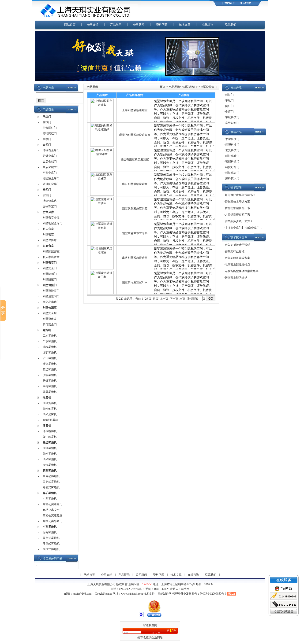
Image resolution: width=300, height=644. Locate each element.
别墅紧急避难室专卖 (134, 233)
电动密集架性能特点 (237, 264)
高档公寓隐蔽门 (52, 521)
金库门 (47, 144)
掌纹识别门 (232, 123)
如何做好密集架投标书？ (240, 195)
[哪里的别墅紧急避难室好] (102, 145)
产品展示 (115, 24)
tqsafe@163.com (82, 593)
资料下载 (161, 24)
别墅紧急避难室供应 (134, 208)
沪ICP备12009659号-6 (213, 593)
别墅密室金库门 (52, 223)
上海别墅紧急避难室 (134, 110)
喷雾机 (47, 425)
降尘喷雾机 (50, 436)
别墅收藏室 (50, 307)
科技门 (47, 122)
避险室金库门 (51, 178)
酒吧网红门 (50, 133)
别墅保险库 (50, 240)
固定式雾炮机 (51, 481)
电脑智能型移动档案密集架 (242, 271)
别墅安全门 (50, 268)
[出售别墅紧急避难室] (102, 268)
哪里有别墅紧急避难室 (135, 159)
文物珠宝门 (50, 206)
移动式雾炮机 (51, 487)
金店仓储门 (50, 161)
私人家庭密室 (51, 257)
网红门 (47, 116)
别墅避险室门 (51, 290)
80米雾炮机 (50, 465)
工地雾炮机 (50, 335)
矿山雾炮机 (50, 358)
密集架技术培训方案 (237, 201)
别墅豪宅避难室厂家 (134, 282)
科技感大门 (232, 172)
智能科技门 (232, 161)
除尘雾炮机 (50, 442)
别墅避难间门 (51, 296)
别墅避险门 (50, 285)
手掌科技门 (232, 139)
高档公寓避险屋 (52, 515)
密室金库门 (50, 172)
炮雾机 (47, 397)
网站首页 (69, 24)
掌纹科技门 (232, 117)
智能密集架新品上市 (237, 208)
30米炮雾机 (50, 403)
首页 (162, 86)
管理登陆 (178, 593)
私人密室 (48, 229)
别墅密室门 (50, 262)
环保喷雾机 (50, 431)
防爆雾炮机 (50, 380)
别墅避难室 (50, 318)
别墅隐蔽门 (50, 279)
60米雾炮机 (50, 459)
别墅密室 (48, 234)
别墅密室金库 (51, 217)
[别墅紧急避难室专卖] (102, 244)
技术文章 (184, 24)
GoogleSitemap (103, 593)
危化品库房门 (51, 302)
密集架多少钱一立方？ (239, 221)
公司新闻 (138, 24)
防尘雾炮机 (50, 369)
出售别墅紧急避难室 (134, 257)
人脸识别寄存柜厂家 (237, 214)
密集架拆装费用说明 (237, 245)
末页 (182, 298)
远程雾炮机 (50, 347)
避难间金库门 (51, 184)
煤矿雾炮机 (50, 352)
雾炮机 (47, 330)
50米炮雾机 (50, 408)
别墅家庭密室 (51, 251)
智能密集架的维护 (236, 277)
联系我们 (230, 24)
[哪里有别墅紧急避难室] (102, 170)
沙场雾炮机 (50, 375)
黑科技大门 (232, 178)
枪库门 (47, 189)
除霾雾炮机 (50, 392)
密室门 (47, 195)
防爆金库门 (50, 156)
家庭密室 (48, 245)
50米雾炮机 (50, 453)
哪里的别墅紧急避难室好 (134, 134)
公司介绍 (92, 24)
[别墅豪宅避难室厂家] (102, 293)
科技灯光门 (232, 167)
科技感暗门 (232, 156)
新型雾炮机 (50, 470)
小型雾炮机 (50, 498)
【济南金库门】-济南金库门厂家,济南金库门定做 (255, 227)
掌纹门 (47, 139)
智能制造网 (165, 593)
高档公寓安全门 (52, 510)
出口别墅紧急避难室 (134, 184)
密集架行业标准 (234, 251)
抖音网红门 (50, 127)
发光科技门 (232, 150)
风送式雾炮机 (51, 549)
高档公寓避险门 (52, 504)
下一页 (174, 298)
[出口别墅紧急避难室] (102, 194)
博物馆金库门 (51, 150)
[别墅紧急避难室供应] (102, 219)
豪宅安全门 (50, 324)
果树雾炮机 (50, 386)
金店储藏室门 (51, 167)
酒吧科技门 (232, 144)
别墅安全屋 (50, 313)
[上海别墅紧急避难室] (102, 121)
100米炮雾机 (50, 420)
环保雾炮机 (50, 363)
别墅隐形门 (50, 274)
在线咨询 (207, 24)
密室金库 (48, 212)
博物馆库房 (50, 200)
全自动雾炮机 (51, 476)
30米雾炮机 (50, 448)
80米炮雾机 (50, 414)
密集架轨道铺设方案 (237, 258)
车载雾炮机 (50, 341)
